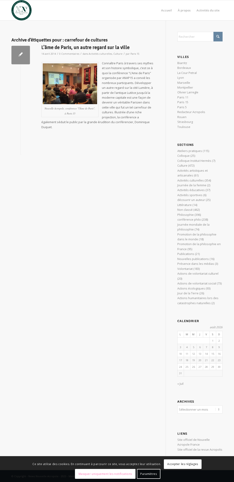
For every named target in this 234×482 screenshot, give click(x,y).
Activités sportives (189, 195)
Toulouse (183, 127)
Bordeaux (184, 68)
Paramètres (148, 474)
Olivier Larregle (187, 92)
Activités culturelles (100, 53)
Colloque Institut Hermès (194, 161)
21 (206, 360)
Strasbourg (185, 122)
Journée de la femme (191, 185)
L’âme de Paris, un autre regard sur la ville (85, 47)
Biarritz (182, 63)
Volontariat (185, 269)
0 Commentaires (69, 53)
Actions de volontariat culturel (197, 273)
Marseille (183, 83)
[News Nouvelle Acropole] (21, 10)
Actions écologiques (191, 288)
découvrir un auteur (191, 200)
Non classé (185, 210)
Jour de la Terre (188, 293)
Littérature (184, 205)
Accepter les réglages (182, 464)
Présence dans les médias (195, 264)
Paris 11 (182, 97)
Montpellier (185, 87)
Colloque (183, 156)
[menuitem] (166, 10)
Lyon (180, 78)
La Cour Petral (187, 73)
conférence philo (189, 219)
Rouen (181, 117)
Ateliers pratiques (189, 151)
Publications (185, 254)
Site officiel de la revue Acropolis (199, 449)
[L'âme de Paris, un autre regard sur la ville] (20, 55)
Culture (117, 53)
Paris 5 (182, 107)
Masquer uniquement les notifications (105, 474)
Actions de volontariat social (196, 283)
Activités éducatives (191, 190)
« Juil (180, 384)
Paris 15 (134, 53)
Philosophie (185, 215)
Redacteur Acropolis (191, 112)
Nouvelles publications (193, 259)
